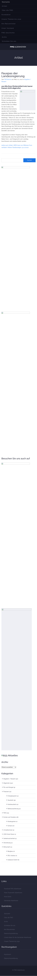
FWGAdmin (7, 79)
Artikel (4, 6)
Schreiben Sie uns (9, 41)
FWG (4, 813)
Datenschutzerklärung (11, 933)
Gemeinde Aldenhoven (11, 900)
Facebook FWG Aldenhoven (12, 888)
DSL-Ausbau (11, 855)
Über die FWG (7, 10)
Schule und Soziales (9, 817)
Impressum (7, 954)
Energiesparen (12, 796)
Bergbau (10, 851)
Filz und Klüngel (8, 787)
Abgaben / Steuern (9, 779)
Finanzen (6, 791)
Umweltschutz (7, 830)
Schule (10, 825)
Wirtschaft (6, 847)
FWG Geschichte (8, 33)
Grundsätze (6, 14)
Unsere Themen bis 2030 (11, 19)
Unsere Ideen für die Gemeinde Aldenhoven (17, 937)
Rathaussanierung (13, 808)
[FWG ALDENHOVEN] (18, 46)
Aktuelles (13, 755)
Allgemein (6, 783)
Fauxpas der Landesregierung (13, 75)
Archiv (4, 37)
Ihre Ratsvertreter (9, 23)
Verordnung (7, 842)
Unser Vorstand (8, 28)
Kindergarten (12, 821)
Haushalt (10, 800)
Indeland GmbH (12, 860)
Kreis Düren (7, 896)
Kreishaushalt (12, 804)
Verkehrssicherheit (9, 838)
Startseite (6, 2)
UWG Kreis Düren (8, 834)
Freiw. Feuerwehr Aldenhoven (13, 892)
